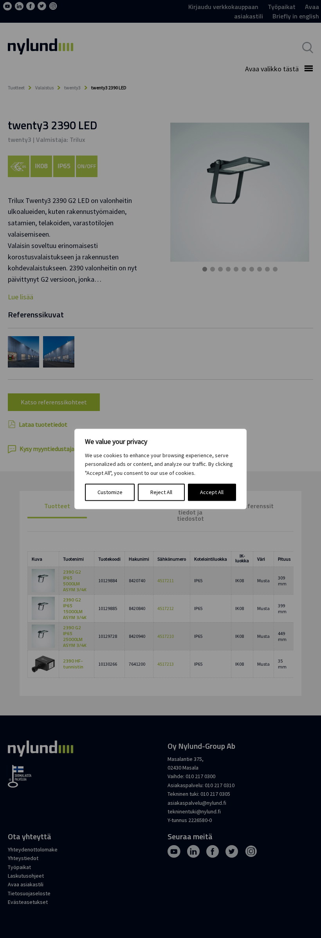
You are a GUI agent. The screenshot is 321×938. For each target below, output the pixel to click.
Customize (110, 492)
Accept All (212, 492)
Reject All (161, 492)
